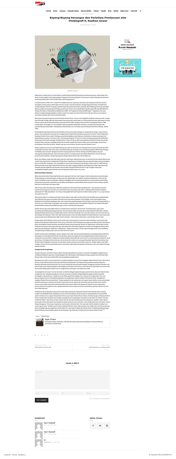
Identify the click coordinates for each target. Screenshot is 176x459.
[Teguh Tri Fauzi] (39, 325)
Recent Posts (45, 316)
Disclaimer (7, 455)
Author (37, 316)
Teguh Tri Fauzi (91, 24)
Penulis (14, 455)
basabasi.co (21, 455)
